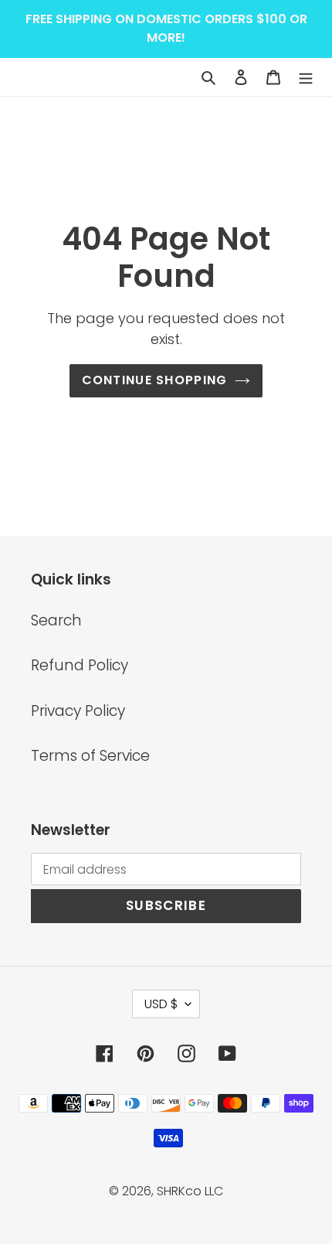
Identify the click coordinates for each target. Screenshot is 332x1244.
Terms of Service (90, 755)
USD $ (161, 1004)
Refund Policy (79, 665)
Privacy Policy (78, 710)
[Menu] (306, 77)
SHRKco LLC (190, 1191)
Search (56, 620)
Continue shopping (155, 380)
